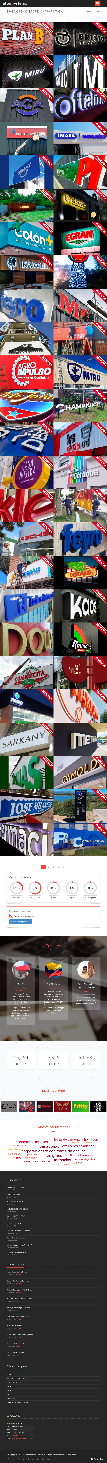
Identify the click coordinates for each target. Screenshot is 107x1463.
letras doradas (64, 1164)
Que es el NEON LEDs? (16, 1216)
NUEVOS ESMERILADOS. (17, 1202)
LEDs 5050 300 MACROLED (17, 1209)
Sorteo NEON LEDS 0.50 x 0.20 (18, 1378)
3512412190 (13, 1435)
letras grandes (54, 1155)
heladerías (86, 1146)
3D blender (14, 1154)
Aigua (53, 988)
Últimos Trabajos (15, 1264)
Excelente (17, 898)
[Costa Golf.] (9, 1107)
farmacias (62, 1160)
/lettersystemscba (24, 916)
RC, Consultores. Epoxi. (16, 1343)
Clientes (53, 1064)
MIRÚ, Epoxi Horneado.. (16, 1326)
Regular (72, 898)
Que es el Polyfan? (14, 1195)
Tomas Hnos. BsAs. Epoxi (17, 1272)
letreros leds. (30, 1157)
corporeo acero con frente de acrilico (54, 1151)
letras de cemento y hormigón (76, 1139)
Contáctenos (13, 1415)
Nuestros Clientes (53, 1090)
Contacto (11, 1398)
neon (19, 1157)
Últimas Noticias (15, 1179)
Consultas (98, 1459)
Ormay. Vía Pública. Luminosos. (19, 1281)
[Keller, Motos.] (45, 1107)
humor (12, 1157)
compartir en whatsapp (21, 911)
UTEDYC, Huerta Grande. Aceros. (19, 1299)
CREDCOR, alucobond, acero (18, 1317)
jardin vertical (34, 1154)
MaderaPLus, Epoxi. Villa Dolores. (19, 1290)
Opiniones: (53, 945)
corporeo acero (19, 1145)
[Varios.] (27, 1107)
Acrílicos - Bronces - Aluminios (18, 1231)
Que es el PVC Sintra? (15, 1187)
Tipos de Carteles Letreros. (17, 1252)
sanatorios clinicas (37, 1161)
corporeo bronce (14, 1149)
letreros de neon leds (33, 1142)
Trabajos (20, 1064)
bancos (78, 1162)
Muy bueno (35, 898)
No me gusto (90, 898)
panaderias (49, 1146)
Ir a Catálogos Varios (21, 922)
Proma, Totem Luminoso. (16, 1352)
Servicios (96, 12)
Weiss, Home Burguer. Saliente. (19, 1308)
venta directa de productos (83, 1142)
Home (89, 12)
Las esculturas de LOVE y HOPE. (19, 1245)
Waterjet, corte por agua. (16, 1238)
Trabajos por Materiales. (53, 1127)
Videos (9, 1406)
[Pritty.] (80, 1107)
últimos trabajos (80, 1155)
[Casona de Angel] (62, 1107)
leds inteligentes (85, 1159)
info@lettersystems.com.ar (22, 1438)
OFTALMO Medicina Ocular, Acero (20, 1335)
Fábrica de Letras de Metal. (17, 1402)
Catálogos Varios (14, 1382)
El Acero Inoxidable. (14, 1223)
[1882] (98, 1107)
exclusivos (70, 1146)
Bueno (53, 898)
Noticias (10, 1394)
